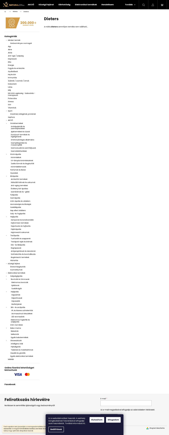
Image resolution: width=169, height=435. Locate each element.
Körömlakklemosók (18, 167)
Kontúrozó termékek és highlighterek (20, 135)
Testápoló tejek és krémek (21, 242)
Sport (10, 111)
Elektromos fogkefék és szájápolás (20, 321)
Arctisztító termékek (19, 179)
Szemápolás (15, 198)
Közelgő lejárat (14, 263)
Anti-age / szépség (16, 56)
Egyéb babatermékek (19, 337)
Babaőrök (14, 331)
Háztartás (14, 260)
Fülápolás (14, 195)
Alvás (10, 53)
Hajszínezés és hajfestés (21, 226)
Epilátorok (15, 285)
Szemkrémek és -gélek (20, 192)
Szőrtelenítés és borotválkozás (23, 254)
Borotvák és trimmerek (20, 279)
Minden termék (14, 40)
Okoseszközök (16, 340)
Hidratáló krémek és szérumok (23, 182)
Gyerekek (14, 173)
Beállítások (56, 429)
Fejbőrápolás (16, 229)
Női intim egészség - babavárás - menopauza (21, 94)
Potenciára (12, 98)
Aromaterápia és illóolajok (20, 204)
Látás (10, 87)
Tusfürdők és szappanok (21, 238)
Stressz (11, 101)
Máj (9, 90)
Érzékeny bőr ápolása (19, 188)
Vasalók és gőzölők (17, 353)
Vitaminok (12, 108)
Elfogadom (113, 419)
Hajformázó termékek (20, 223)
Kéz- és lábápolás (18, 245)
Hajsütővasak (16, 298)
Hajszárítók (15, 295)
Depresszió (12, 59)
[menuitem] (30, 4)
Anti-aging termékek (19, 185)
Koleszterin (12, 84)
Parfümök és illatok (18, 170)
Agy (9, 46)
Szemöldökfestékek (19, 151)
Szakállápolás (15, 207)
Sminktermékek (16, 123)
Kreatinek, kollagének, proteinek (23, 114)
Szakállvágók (16, 288)
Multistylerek (16, 304)
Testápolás (14, 235)
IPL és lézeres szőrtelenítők (22, 310)
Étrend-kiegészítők (17, 267)
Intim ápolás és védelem (20, 201)
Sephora (11, 117)
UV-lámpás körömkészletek (22, 160)
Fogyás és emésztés (16, 68)
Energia (11, 65)
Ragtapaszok (16, 248)
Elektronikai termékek (16, 273)
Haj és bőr (12, 74)
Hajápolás (14, 217)
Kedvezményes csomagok (21, 43)
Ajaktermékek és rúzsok (20, 131)
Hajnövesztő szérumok (20, 232)
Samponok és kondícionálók (22, 220)
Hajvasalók (15, 301)
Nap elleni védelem (18, 210)
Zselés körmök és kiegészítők (22, 163)
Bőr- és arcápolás (18, 307)
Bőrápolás (14, 176)
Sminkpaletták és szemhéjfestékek (18, 127)
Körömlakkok (16, 157)
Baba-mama (15, 328)
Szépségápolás (16, 276)
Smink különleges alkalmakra (22, 140)
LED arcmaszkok (17, 316)
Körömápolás (15, 154)
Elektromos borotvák (19, 282)
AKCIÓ (10, 120)
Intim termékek (16, 325)
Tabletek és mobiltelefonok (22, 350)
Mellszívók (15, 334)
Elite (9, 62)
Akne (10, 49)
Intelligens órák (17, 344)
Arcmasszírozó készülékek (21, 313)
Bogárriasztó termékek (20, 257)
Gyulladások (13, 71)
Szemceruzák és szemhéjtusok (23, 148)
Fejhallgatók (16, 347)
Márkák (11, 359)
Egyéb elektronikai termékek (21, 356)
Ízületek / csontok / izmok (18, 81)
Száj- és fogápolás (17, 213)
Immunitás (12, 77)
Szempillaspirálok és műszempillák (19, 144)
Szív (9, 104)
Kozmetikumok (16, 270)
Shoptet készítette (157, 428)
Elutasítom (96, 419)
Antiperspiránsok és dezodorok (23, 251)
